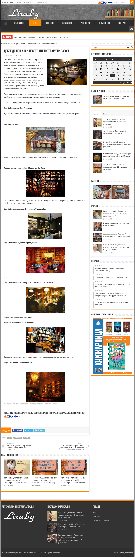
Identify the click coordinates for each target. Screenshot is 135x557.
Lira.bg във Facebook (41, 2)
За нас (19, 2)
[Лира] (24, 11)
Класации (67, 23)
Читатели (85, 23)
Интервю (49, 23)
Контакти (27, 2)
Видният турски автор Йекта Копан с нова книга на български (19, 447)
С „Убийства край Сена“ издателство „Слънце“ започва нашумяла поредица (70, 447)
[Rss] (114, 2)
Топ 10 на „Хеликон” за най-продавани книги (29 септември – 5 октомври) (45, 480)
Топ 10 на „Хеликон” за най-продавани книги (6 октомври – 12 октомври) (16, 480)
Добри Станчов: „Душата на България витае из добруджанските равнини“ (117, 144)
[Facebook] (117, 2)
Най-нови (96, 114)
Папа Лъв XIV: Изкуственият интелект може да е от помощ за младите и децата (116, 247)
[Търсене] (132, 2)
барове (18, 438)
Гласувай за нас (126, 553)
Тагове (105, 114)
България (19, 23)
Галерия (122, 23)
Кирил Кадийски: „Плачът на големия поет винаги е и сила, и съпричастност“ (42, 37)
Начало (6, 23)
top (10, 438)
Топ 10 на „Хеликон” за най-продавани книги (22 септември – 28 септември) (73, 480)
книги (26, 438)
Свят (35, 23)
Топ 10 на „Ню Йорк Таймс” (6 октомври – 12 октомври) (71, 525)
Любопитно (104, 23)
